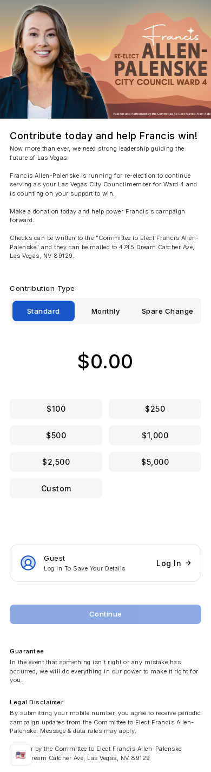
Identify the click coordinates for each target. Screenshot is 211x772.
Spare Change (168, 311)
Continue (105, 613)
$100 (56, 408)
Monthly (105, 311)
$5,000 (155, 461)
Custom (56, 488)
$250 (155, 408)
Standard (43, 311)
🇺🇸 (21, 755)
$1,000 (155, 435)
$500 (56, 435)
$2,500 (56, 461)
